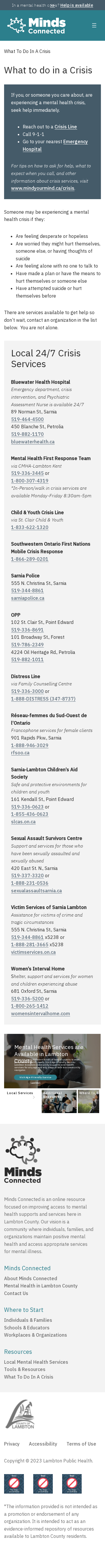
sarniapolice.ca (27, 598)
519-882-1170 (27, 434)
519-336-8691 (27, 630)
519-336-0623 (27, 807)
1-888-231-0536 (29, 883)
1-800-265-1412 (29, 1006)
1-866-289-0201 (29, 559)
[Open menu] (94, 25)
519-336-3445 (27, 473)
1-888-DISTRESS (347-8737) (43, 699)
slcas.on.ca (23, 822)
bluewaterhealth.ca (33, 442)
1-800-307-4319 (29, 481)
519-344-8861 (27, 590)
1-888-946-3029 (29, 745)
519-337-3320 (27, 875)
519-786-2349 (27, 645)
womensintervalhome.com (40, 1013)
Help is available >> (71, 5)
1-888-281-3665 (29, 944)
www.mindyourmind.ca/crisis (42, 188)
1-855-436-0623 (29, 814)
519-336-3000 (27, 691)
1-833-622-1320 (29, 527)
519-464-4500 (27, 419)
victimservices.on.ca (33, 952)
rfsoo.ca (20, 753)
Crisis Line (66, 127)
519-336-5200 (27, 999)
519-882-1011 (27, 659)
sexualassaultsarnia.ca (36, 891)
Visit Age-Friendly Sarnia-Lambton (36, 1078)
